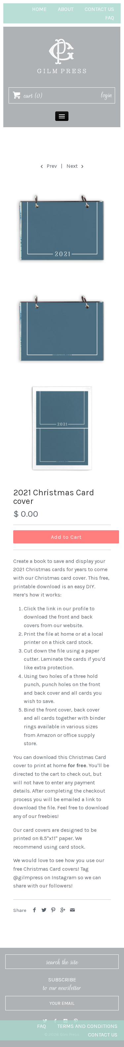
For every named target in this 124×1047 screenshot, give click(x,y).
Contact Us (99, 9)
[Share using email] (72, 910)
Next (72, 166)
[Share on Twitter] (44, 910)
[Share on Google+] (63, 910)
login (106, 95)
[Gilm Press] (62, 36)
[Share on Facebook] (34, 910)
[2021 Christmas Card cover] (62, 227)
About (65, 9)
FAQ (109, 18)
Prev (51, 166)
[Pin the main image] (53, 910)
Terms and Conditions (87, 1026)
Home (39, 9)
